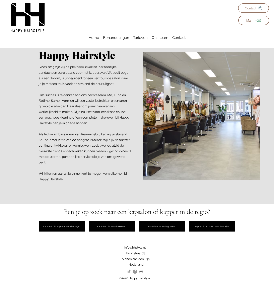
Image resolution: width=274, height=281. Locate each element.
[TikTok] (129, 272)
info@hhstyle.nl (135, 247)
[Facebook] (135, 272)
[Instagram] (141, 272)
